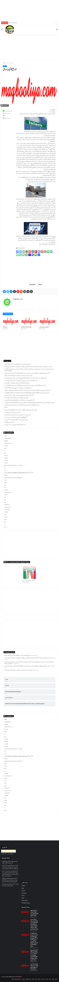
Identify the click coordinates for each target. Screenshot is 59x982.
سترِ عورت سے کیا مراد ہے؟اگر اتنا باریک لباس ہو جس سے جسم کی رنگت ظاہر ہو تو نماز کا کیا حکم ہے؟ (17, 415)
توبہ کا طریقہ (6, 456)
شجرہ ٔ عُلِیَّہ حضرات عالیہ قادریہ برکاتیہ (44, 327)
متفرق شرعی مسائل (7, 510)
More (47, 979)
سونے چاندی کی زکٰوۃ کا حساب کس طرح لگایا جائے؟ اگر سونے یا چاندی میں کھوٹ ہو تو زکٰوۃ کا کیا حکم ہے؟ (18, 388)
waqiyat (6, 441)
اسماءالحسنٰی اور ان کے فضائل (8, 443)
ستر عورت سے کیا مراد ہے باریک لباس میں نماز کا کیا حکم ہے (12, 412)
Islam (40, 285)
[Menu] (2, 30)
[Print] (31, 291)
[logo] (8, 852)
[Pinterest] (17, 291)
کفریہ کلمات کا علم (6, 505)
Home (5, 63)
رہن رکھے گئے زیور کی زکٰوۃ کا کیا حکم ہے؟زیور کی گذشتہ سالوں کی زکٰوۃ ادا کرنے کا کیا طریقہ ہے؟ (17, 383)
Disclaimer (24, 893)
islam (8, 63)
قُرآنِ (5, 497)
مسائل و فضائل (6, 512)
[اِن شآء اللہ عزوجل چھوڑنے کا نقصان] (29, 321)
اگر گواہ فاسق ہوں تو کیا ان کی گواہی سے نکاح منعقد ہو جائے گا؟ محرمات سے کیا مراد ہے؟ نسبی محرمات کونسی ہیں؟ (19, 395)
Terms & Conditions (26, 903)
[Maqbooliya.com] (9, 29)
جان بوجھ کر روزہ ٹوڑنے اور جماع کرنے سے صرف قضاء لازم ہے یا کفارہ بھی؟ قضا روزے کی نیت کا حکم (18, 376)
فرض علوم (5, 495)
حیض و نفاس (6, 460)
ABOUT (23, 886)
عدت (5, 487)
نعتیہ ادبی (5, 519)
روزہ (5, 468)
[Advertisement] (29, 10)
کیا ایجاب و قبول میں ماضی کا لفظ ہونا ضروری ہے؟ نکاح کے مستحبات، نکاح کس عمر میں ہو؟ (16, 398)
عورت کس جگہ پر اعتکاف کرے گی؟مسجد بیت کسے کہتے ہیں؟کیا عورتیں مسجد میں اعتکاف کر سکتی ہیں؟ (17, 364)
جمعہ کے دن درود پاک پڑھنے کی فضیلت (9, 422)
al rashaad (32, 285)
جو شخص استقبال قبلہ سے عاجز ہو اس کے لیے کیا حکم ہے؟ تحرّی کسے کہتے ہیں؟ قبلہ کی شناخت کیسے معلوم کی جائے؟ (19, 400)
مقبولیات (5, 517)
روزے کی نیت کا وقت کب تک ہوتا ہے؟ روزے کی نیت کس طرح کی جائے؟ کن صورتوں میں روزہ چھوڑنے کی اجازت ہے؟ (21, 381)
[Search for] (57, 30)
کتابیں (5, 502)
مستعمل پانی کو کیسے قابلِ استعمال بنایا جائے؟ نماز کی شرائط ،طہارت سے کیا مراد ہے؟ (15, 417)
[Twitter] (7, 291)
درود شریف (6, 463)
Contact (23, 891)
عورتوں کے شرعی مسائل (8, 492)
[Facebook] (4, 291)
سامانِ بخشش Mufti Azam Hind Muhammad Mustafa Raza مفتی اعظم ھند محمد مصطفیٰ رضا (18, 473)
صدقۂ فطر (5, 483)
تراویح (5, 453)
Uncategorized (7, 438)
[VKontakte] (24, 291)
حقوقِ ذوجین (6, 458)
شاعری (5, 480)
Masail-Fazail (18, 979)
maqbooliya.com (8, 111)
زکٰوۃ (5, 470)
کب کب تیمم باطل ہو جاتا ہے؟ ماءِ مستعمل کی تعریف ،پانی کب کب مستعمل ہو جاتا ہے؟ (16, 420)
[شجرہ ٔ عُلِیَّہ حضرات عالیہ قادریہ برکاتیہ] (47, 321)
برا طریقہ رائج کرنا (5, 327)
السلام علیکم (6, 408)
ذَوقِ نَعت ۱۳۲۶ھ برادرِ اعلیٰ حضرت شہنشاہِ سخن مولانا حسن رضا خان (13, 465)
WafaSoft (20, 977)
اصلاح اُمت (6, 446)
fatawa (33, 979)
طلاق (5, 485)
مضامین (5, 514)
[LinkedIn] (11, 291)
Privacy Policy (25, 901)
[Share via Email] (28, 291)
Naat (36, 979)
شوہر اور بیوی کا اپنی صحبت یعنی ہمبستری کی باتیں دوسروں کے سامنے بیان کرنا (15, 425)
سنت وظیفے (6, 475)
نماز (4, 524)
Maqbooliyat (28, 979)
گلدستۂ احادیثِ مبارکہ (7, 507)
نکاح (5, 522)
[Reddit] (21, 291)
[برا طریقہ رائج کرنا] (11, 321)
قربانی (5, 500)
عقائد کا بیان (6, 490)
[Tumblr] (14, 291)
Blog (23, 888)
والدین (5, 527)
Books (39, 979)
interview (43, 979)
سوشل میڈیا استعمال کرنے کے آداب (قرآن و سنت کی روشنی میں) (13, 478)
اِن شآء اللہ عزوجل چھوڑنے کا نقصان (26, 327)
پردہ (5, 451)
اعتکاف (5, 448)
